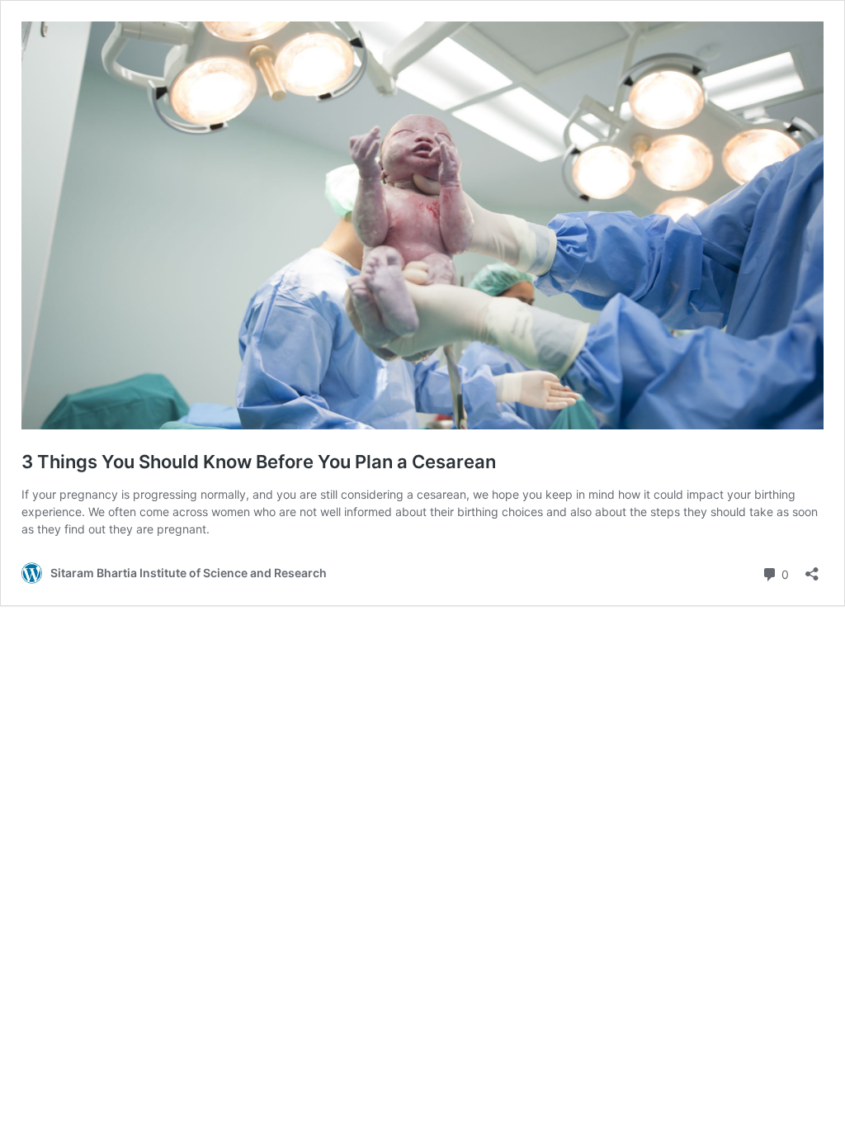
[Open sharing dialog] (812, 568)
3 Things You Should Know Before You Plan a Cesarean (258, 461)
